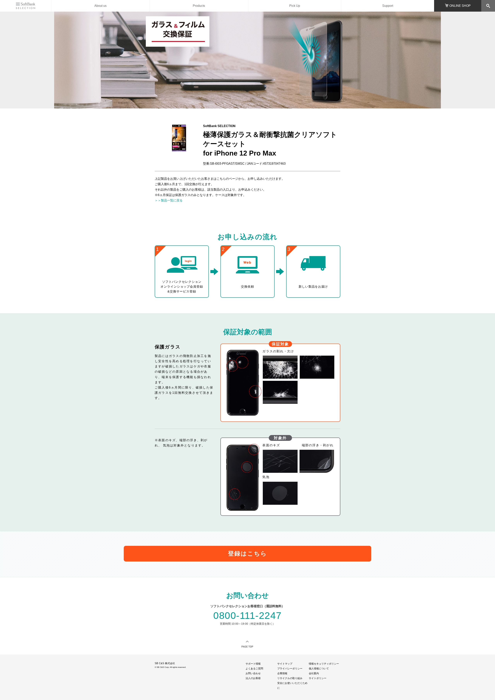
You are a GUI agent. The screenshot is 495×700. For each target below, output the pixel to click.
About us (100, 5)
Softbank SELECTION (25, 6)
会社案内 (314, 673)
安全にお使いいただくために (292, 685)
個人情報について (319, 668)
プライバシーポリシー (289, 668)
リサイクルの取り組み (289, 678)
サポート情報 (253, 663)
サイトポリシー (317, 678)
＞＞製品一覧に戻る (169, 200)
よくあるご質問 (254, 668)
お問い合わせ (253, 673)
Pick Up (294, 5)
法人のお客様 (253, 678)
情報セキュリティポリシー (324, 663)
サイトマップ (284, 663)
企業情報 (282, 673)
